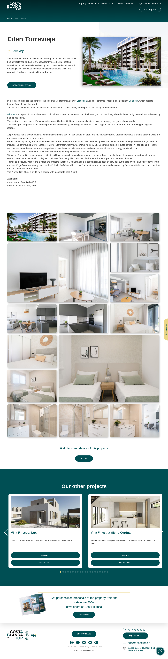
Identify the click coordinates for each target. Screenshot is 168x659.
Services (102, 3)
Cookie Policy (84, 647)
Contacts (129, 3)
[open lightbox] (31, 227)
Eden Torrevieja (20, 18)
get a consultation (21, 85)
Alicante (11, 114)
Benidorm (133, 101)
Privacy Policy (97, 647)
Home (9, 18)
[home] (14, 6)
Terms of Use (71, 647)
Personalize (84, 615)
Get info (84, 458)
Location (92, 3)
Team (111, 3)
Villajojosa (82, 101)
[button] (6, 532)
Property (82, 3)
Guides (119, 3)
